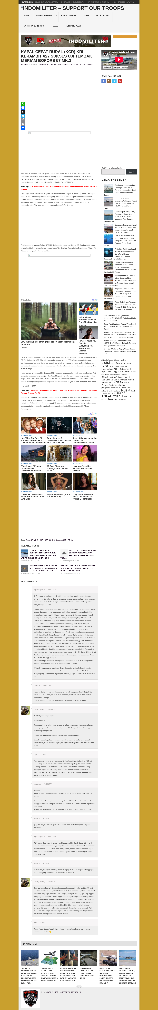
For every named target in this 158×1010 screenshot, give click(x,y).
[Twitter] (114, 81)
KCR (41, 540)
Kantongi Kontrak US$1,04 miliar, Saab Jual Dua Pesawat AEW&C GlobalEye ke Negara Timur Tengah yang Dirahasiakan (120, 280)
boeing (128, 363)
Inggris (116, 371)
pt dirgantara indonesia (109, 388)
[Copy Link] (59, 120)
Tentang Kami (73, 26)
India (110, 371)
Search (131, 172)
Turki (130, 396)
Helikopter (102, 16)
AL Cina (123, 360)
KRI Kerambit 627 (59, 540)
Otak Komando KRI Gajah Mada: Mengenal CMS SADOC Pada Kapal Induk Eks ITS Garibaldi (120, 318)
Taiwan (113, 394)
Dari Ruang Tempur (34, 26)
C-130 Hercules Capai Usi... (123, 2)
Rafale (129, 388)
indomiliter (24, 64)
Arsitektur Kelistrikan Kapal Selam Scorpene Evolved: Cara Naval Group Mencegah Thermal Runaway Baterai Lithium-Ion (120, 254)
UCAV (103, 400)
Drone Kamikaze (107, 369)
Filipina (103, 372)
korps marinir (124, 377)
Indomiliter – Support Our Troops (64, 992)
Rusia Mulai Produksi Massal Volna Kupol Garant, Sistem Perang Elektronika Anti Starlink (120, 326)
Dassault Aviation (114, 366)
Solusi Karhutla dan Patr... (46, 2)
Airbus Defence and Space (110, 360)
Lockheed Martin (126, 379)
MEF (116, 382)
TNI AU (118, 396)
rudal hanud (116, 391)
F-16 (115, 369)
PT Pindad (122, 388)
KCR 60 (48, 540)
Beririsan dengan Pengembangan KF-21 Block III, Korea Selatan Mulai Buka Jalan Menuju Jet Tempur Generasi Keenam (120, 334)
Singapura (105, 394)
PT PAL (71, 540)
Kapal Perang (69, 16)
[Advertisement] (59, 84)
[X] (59, 112)
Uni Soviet (122, 400)
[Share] (59, 128)
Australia (120, 363)
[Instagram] (109, 81)
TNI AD (121, 393)
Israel (127, 371)
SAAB (133, 391)
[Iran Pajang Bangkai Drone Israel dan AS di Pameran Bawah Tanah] (88, 958)
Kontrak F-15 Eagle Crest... (72, 2)
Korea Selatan (109, 377)
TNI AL (106, 396)
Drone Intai (123, 366)
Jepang (133, 372)
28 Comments (65, 573)
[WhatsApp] (59, 104)
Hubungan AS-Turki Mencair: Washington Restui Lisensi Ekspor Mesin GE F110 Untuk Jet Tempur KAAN (120, 203)
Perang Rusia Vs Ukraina (113, 385)
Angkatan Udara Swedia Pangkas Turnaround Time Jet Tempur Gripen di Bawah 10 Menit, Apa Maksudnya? (120, 294)
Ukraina (112, 399)
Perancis (124, 382)
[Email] (59, 124)
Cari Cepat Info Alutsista (111, 168)
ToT (125, 397)
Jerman (105, 374)
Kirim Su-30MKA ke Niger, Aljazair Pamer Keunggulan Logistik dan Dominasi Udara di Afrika (120, 351)
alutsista (108, 362)
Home (27, 16)
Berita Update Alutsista (62, 64)
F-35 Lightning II (124, 369)
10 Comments (88, 64)
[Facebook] (59, 108)
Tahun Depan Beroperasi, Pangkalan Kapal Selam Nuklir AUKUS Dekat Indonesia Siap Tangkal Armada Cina (119, 217)
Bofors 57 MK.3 (32, 540)
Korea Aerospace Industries (118, 374)
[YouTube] (120, 81)
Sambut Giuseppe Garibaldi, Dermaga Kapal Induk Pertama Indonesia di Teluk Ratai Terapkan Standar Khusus (120, 190)
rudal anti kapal (106, 391)
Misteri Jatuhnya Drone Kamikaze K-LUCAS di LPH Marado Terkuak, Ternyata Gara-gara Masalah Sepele (120, 343)
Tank (86, 16)
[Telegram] (59, 116)
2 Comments (64, 561)
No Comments (26, 573)
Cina (104, 366)
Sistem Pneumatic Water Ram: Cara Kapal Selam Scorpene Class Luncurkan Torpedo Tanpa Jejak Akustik (120, 241)
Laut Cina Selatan (109, 380)
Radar (55, 26)
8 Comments (25, 561)
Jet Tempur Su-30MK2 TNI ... (98, 2)
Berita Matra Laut (46, 64)
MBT (110, 383)
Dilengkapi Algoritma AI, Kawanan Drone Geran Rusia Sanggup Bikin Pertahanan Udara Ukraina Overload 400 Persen (120, 267)
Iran (121, 372)
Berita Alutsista (45, 16)
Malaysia (104, 383)
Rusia (125, 390)
